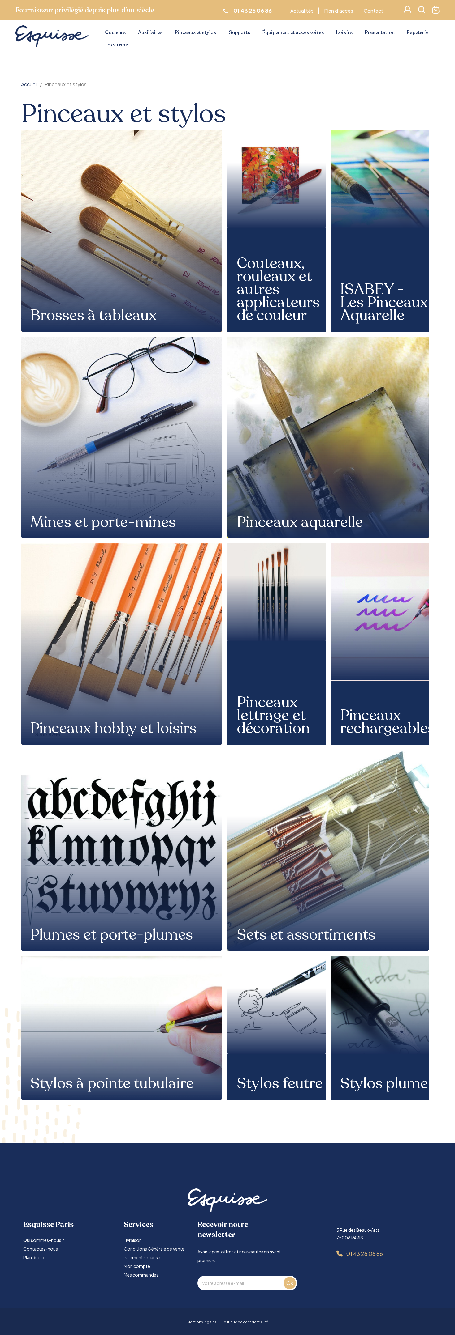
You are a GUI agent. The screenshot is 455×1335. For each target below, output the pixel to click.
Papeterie (417, 32)
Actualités (302, 10)
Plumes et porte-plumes (111, 935)
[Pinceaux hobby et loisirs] (122, 644)
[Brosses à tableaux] (122, 231)
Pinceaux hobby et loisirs (113, 728)
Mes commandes (141, 1275)
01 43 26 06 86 (364, 1253)
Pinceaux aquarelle (300, 522)
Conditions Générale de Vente (154, 1249)
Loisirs (344, 32)
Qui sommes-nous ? (43, 1240)
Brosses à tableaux (93, 315)
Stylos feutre (280, 1083)
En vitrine (117, 44)
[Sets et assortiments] (328, 850)
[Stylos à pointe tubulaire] (122, 1028)
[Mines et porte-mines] (122, 437)
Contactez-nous (40, 1249)
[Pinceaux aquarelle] (328, 437)
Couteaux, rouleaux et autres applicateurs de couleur (278, 289)
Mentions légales (201, 1322)
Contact (373, 10)
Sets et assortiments (306, 935)
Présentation (380, 32)
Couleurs (115, 32)
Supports (239, 32)
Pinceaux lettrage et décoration (273, 715)
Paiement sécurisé (142, 1257)
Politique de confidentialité (244, 1322)
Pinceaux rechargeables (387, 722)
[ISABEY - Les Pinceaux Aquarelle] (380, 179)
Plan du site (34, 1257)
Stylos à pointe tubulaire (112, 1083)
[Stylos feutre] (277, 1005)
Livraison (133, 1240)
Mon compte (137, 1266)
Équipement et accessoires (293, 32)
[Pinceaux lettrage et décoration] (277, 592)
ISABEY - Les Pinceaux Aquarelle (384, 302)
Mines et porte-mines (103, 522)
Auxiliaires (150, 32)
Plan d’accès (338, 10)
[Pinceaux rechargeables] (380, 611)
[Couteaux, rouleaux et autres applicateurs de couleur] (277, 179)
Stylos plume (384, 1083)
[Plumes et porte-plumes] (122, 850)
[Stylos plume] (380, 1005)
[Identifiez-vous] (407, 11)
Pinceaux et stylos (195, 32)
